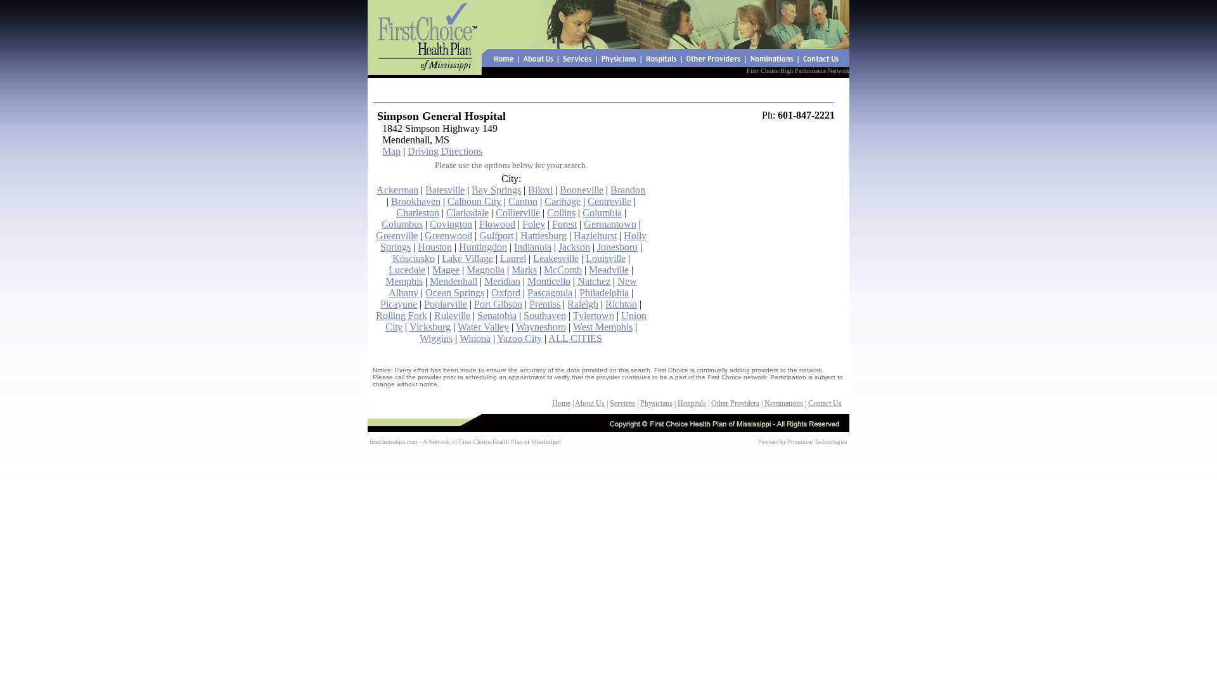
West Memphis (603, 327)
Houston (435, 247)
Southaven (545, 315)
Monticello (548, 281)
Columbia (602, 212)
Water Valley (483, 327)
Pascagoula (549, 292)
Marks (524, 269)
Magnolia (486, 269)
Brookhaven (416, 201)
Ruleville (452, 315)
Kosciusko (413, 258)
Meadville (609, 269)
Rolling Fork (401, 315)
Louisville (606, 258)
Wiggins (436, 338)
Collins (561, 212)
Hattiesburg (543, 235)
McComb (563, 269)
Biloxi (540, 190)
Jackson (574, 247)
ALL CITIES (575, 338)
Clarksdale (467, 212)
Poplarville (445, 304)
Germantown (610, 224)
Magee (446, 269)
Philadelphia (604, 292)
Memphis (404, 281)
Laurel (513, 258)
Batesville (445, 190)
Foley (533, 224)
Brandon (627, 190)
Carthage (562, 201)
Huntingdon (483, 247)
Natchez (593, 281)
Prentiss (544, 304)
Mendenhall (453, 281)
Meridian (502, 281)
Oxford (505, 292)
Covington (451, 224)
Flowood (497, 224)
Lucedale (407, 269)
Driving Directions (445, 151)
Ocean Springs (454, 292)
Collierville (518, 212)
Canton (523, 201)
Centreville (609, 201)
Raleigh (582, 304)
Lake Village (467, 258)
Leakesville (556, 258)
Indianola (532, 247)
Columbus (402, 224)
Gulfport (496, 235)
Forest (564, 224)
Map (391, 151)
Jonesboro (617, 247)
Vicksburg (430, 327)
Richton (621, 304)
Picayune (398, 304)
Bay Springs (496, 190)
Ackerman (397, 190)
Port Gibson (498, 304)
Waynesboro (541, 327)
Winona (475, 338)
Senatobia (497, 315)
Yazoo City (519, 338)
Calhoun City (474, 201)
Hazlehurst (595, 235)
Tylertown (593, 315)
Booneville (581, 190)
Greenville (397, 235)
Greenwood (448, 235)
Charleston (417, 212)
